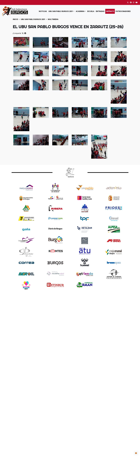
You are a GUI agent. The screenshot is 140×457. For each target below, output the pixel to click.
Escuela (90, 11)
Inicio (15, 19)
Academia (80, 11)
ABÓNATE (110, 11)
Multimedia (53, 19)
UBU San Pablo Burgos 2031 (60, 11)
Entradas (100, 11)
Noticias (43, 11)
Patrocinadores (123, 11)
